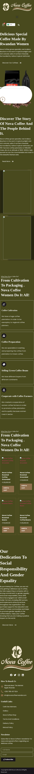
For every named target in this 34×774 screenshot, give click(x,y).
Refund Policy (8, 727)
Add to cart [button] (6, 489)
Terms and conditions (11, 719)
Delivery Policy (8, 723)
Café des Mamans (9, 707)
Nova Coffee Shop (9, 715)
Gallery (5, 711)
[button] (17, 16)
